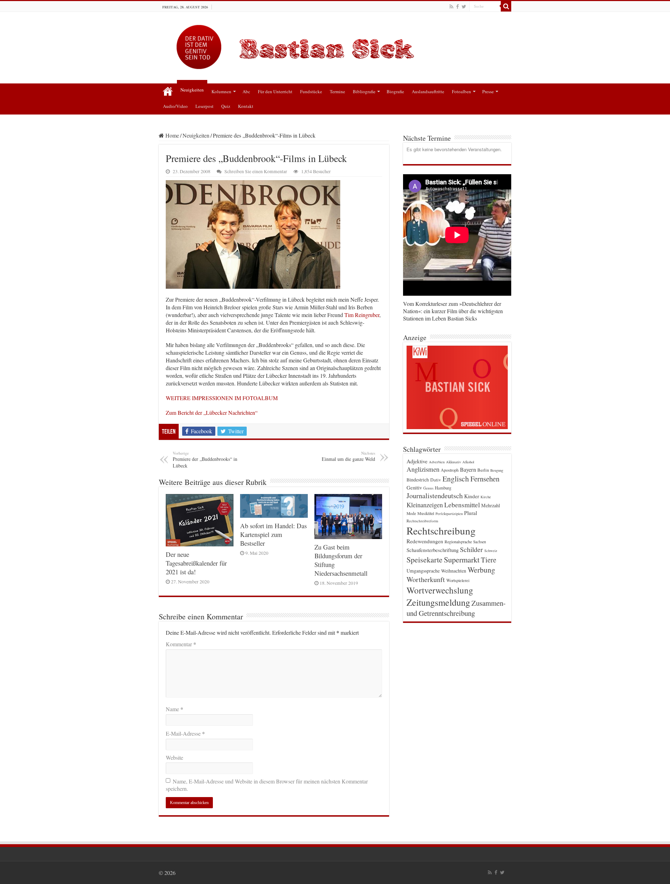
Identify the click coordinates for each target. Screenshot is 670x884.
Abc (246, 91)
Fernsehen (484, 479)
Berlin (483, 470)
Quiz (225, 106)
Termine (337, 91)
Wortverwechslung (440, 590)
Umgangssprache (423, 570)
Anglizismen (423, 469)
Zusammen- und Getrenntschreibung (456, 608)
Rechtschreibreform (422, 520)
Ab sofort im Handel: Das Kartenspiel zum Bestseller (273, 534)
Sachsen (479, 541)
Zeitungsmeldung (438, 602)
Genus (428, 488)
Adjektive (417, 461)
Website (174, 757)
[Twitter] (464, 6)
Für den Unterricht (275, 91)
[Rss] (451, 6)
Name (174, 709)
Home (171, 135)
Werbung (481, 570)
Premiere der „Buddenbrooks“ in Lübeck (205, 459)
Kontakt (245, 106)
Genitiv (414, 487)
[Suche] (506, 6)
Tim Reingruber (361, 314)
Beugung (496, 470)
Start (168, 90)
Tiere (488, 560)
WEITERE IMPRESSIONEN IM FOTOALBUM (222, 398)
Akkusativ (453, 461)
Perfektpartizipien (449, 513)
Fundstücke (311, 91)
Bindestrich (418, 480)
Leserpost (204, 106)
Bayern (468, 469)
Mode (411, 513)
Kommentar (181, 644)
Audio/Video (175, 106)
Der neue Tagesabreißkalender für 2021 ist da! (196, 563)
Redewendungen (425, 541)
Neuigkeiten (192, 90)
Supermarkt (461, 559)
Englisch (455, 478)
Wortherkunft (426, 579)
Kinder (471, 496)
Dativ (435, 480)
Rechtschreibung (441, 530)
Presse (488, 91)
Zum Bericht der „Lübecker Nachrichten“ (212, 412)
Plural (470, 512)
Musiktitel (425, 513)
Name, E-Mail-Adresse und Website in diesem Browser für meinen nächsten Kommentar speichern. (267, 785)
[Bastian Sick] (335, 45)
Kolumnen (221, 91)
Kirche (486, 496)
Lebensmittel (462, 504)
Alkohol (468, 461)
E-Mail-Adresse (185, 733)
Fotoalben (461, 91)
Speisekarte (424, 559)
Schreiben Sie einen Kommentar (255, 171)
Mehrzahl (490, 505)
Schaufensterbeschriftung (433, 550)
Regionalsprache (458, 541)
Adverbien (437, 461)
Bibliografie (364, 91)
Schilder (471, 549)
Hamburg (443, 488)
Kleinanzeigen (425, 504)
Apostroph (450, 470)
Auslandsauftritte (428, 91)
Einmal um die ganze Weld (348, 456)
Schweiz (490, 550)
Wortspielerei (457, 580)
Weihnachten (453, 571)
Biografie (395, 91)
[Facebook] (457, 6)
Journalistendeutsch (435, 495)
